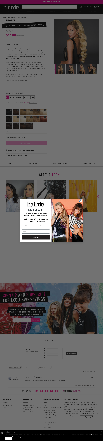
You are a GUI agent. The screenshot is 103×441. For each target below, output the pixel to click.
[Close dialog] (80, 200)
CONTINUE (36, 237)
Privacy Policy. (19, 436)
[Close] (101, 432)
